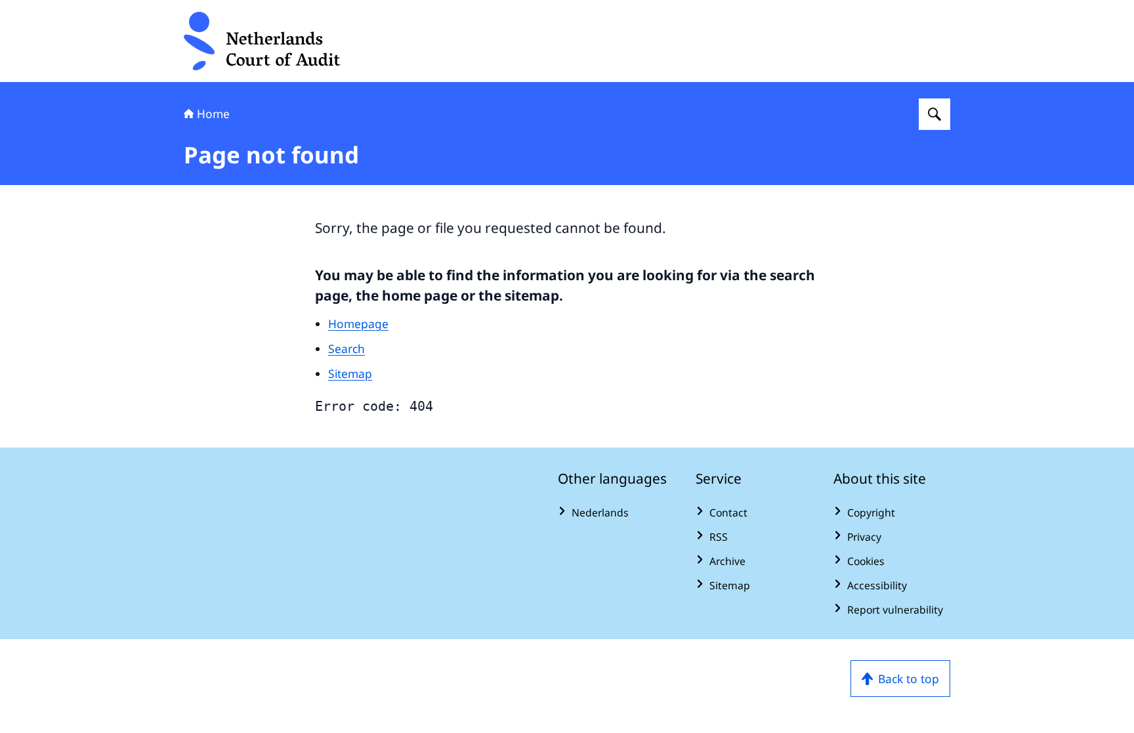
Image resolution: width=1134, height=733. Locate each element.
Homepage (358, 323)
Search (346, 348)
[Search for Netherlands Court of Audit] (934, 114)
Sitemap (350, 373)
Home (213, 113)
